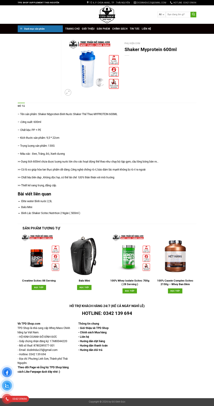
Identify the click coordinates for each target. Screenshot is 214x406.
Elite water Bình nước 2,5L (36, 201)
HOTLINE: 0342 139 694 (107, 313)
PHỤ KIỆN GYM (132, 43)
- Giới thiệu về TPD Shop (93, 328)
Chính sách (120, 28)
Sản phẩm (103, 28)
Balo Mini (26, 207)
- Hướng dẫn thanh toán (93, 345)
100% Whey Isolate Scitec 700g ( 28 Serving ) (129, 282)
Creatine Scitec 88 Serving (39, 280)
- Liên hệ (83, 336)
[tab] (21, 106)
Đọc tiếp (38, 287)
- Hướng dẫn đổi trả (90, 350)
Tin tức (135, 28)
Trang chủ (72, 28)
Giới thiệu (88, 28)
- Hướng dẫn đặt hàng (91, 341)
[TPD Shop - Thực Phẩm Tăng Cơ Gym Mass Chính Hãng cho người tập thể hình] (107, 14)
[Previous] (18, 268)
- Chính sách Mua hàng (92, 332)
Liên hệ (146, 28)
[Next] (196, 268)
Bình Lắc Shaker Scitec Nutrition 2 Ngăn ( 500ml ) (50, 213)
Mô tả (21, 106)
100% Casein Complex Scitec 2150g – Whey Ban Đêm (175, 282)
